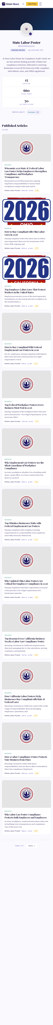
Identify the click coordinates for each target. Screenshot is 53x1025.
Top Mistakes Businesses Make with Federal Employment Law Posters (23, 524)
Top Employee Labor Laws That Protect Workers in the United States (25, 291)
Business (33, 112)
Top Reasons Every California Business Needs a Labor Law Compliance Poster (25, 640)
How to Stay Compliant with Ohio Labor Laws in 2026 (25, 233)
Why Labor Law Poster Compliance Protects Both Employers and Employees (26, 816)
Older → (31, 845)
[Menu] (40, 4)
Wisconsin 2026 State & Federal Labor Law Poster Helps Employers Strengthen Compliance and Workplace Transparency (26, 172)
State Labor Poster (12, 190)
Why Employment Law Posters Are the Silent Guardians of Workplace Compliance (24, 465)
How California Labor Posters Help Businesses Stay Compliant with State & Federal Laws (25, 699)
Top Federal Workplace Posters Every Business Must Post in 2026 (24, 406)
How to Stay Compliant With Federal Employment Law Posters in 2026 (23, 349)
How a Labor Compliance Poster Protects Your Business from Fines (26, 758)
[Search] (23, 4)
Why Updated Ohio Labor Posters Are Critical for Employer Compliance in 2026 (26, 582)
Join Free (32, 4)
